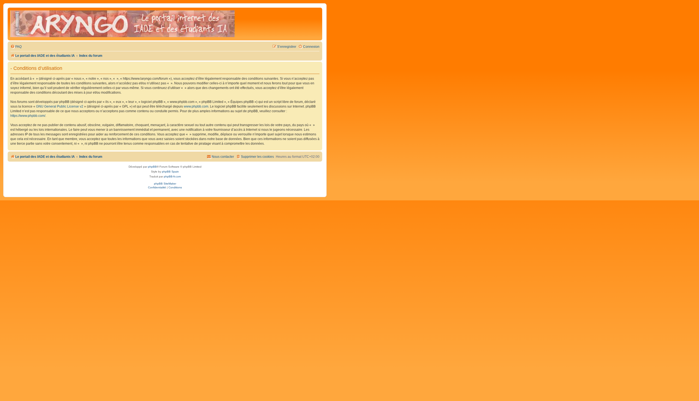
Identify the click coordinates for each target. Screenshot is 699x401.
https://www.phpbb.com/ (27, 116)
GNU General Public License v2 (59, 106)
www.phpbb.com (196, 106)
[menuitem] (16, 47)
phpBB (152, 166)
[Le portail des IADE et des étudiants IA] (122, 24)
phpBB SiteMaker (165, 183)
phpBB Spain (170, 171)
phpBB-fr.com (172, 176)
